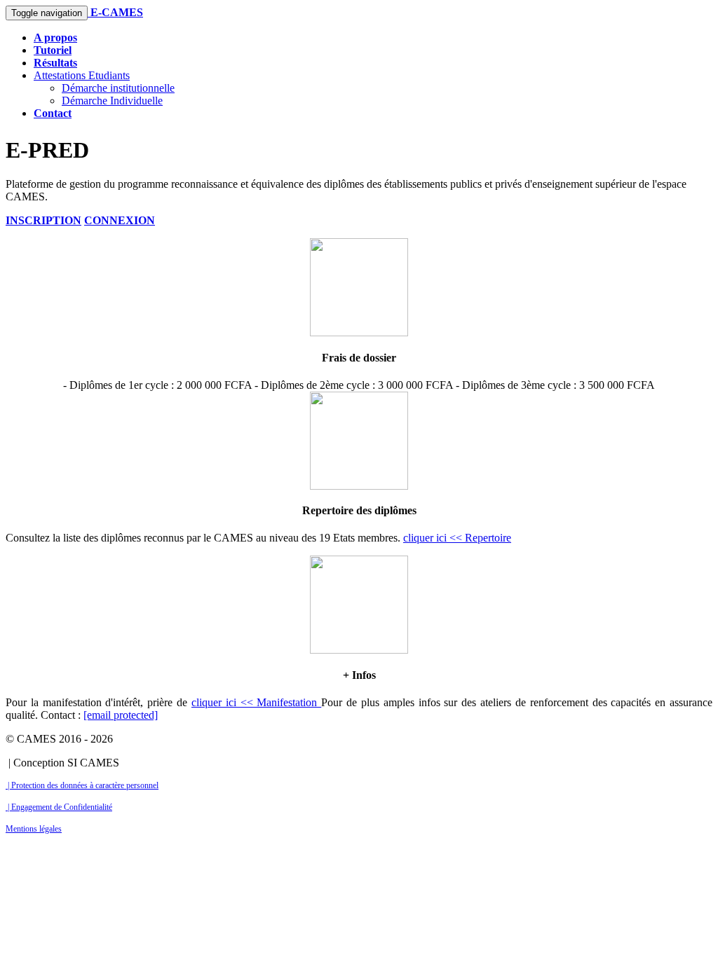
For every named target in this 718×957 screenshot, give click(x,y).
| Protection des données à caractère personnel (82, 785)
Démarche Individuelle (112, 100)
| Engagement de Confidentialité (59, 807)
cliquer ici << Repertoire (457, 538)
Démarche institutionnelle (118, 88)
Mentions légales (34, 829)
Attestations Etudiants (82, 75)
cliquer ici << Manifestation (256, 702)
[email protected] (120, 715)
